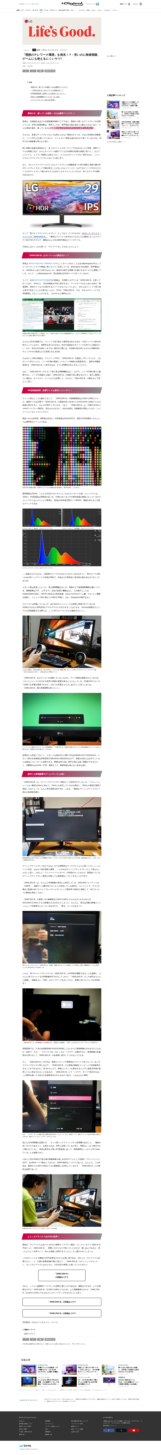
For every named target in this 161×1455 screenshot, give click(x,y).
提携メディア (75, 1426)
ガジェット (53, 10)
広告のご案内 (23, 1429)
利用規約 (47, 1421)
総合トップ (20, 10)
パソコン (28, 10)
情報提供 (47, 1431)
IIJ (72, 10)
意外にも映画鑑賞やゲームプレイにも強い (45, 97)
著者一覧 (21, 1434)
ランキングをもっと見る (114, 141)
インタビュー (107, 10)
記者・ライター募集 (77, 1429)
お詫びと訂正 (75, 1431)
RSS (46, 1429)
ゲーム (46, 10)
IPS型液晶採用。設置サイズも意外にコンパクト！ (48, 93)
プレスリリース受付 (77, 1423)
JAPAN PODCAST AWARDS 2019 (42, 263)
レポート (100, 10)
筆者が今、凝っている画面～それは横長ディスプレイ (49, 87)
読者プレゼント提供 (25, 1426)
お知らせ (21, 1421)
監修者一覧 (48, 1434)
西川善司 (30, 66)
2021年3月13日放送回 (43, 280)
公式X (87, 10)
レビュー (93, 10)
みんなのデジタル (64, 10)
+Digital (37, 1390)
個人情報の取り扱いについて (79, 1421)
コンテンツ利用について (52, 1426)
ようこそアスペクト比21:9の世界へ (43, 100)
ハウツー (114, 10)
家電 (41, 10)
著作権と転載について (25, 1423)
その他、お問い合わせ (25, 1431)
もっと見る (110, 56)
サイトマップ (49, 1423)
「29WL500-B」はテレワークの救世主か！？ (47, 90)
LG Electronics (51, 1390)
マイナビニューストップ (25, 1390)
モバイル (35, 10)
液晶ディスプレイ (29, 1334)
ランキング (82, 10)
